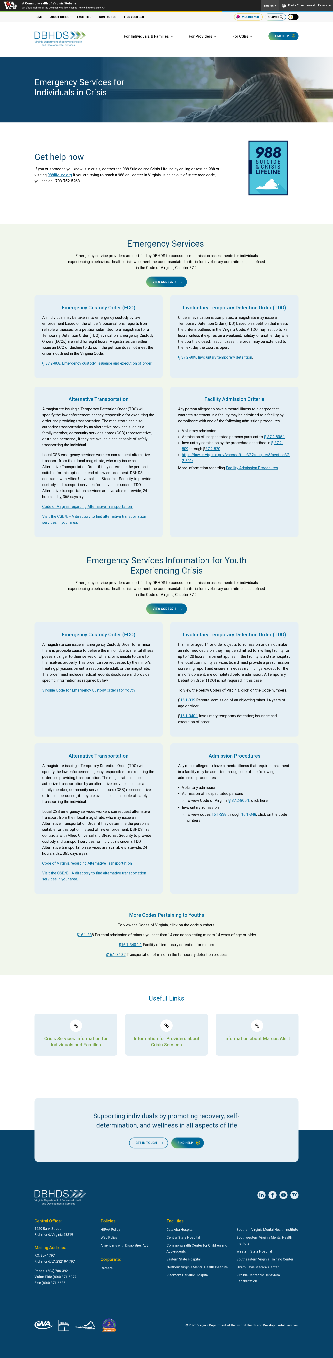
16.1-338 (219, 814)
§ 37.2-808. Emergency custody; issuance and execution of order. (97, 363)
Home (38, 17)
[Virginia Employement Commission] (85, 1326)
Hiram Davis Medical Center (257, 1267)
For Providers (200, 36)
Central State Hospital (183, 1237)
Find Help (282, 36)
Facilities (84, 17)
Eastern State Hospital (183, 1259)
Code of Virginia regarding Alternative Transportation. (87, 506)
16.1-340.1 (189, 716)
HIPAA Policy (110, 1229)
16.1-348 (248, 814)
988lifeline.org (60, 175)
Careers (107, 1268)
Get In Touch (146, 1143)
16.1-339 (187, 700)
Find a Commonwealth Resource (309, 5)
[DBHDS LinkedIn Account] (261, 1195)
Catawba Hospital (179, 1229)
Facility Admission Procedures (252, 468)
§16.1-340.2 (116, 954)
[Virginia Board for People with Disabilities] (109, 1326)
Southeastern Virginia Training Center (264, 1259)
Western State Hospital (254, 1251)
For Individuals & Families (146, 36)
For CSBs (240, 36)
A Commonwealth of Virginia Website (49, 3)
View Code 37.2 (164, 282)
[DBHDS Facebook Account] (272, 1195)
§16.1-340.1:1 (130, 944)
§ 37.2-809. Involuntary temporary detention (215, 357)
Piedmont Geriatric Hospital (187, 1275)
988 (250, 17)
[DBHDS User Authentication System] (63, 1326)
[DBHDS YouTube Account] (283, 1195)
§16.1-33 (84, 935)
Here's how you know (90, 7)
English (270, 5)
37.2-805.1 (276, 437)
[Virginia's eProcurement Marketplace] (44, 1326)
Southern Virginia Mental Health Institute (267, 1229)
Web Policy (109, 1237)
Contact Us (107, 17)
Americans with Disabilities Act (124, 1245)
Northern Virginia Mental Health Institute (197, 1267)
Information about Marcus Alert (257, 1038)
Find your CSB (134, 17)
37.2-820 (212, 448)
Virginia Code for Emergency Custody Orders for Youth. (88, 690)
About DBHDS (59, 17)
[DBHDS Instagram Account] (294, 1195)
